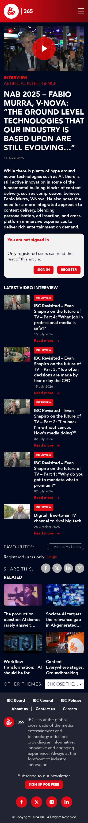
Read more (43, 340)
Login (52, 557)
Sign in (43, 269)
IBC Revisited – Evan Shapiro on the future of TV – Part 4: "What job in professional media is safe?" (58, 317)
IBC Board (16, 700)
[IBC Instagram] (51, 802)
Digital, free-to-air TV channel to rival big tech (57, 518)
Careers (70, 708)
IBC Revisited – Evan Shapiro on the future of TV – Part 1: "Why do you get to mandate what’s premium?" (58, 474)
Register (69, 269)
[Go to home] (18, 11)
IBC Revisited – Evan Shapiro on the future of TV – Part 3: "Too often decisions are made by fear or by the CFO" (57, 369)
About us (19, 708)
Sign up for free (44, 784)
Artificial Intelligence (30, 83)
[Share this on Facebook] (45, 568)
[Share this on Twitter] (57, 568)
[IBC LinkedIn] (66, 802)
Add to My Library (67, 547)
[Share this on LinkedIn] (68, 568)
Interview (15, 78)
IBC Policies (71, 700)
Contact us (45, 708)
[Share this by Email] (79, 568)
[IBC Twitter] (36, 802)
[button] (80, 11)
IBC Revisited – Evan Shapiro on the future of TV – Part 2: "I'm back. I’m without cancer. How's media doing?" (57, 422)
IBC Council (43, 700)
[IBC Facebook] (21, 802)
